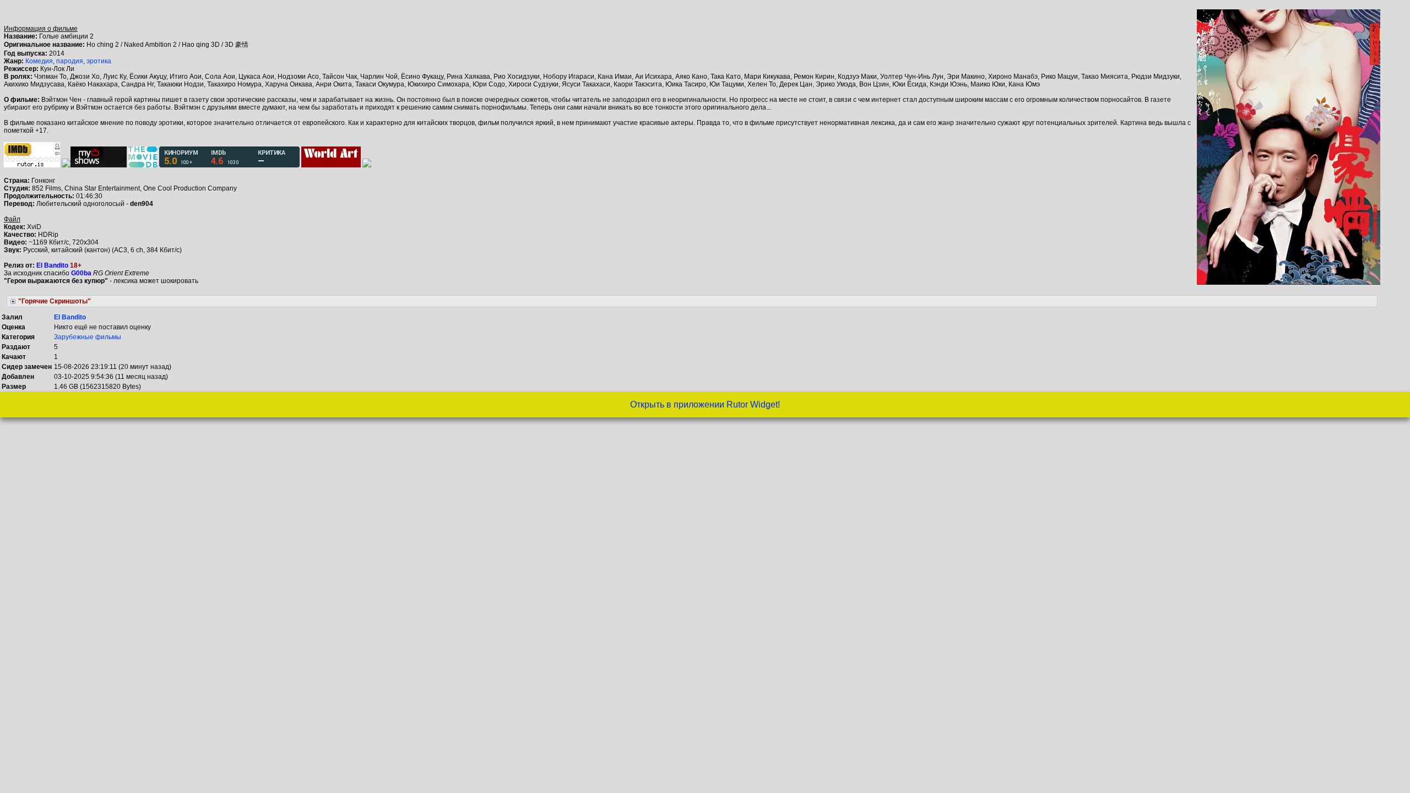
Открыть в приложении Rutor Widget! (705, 404)
